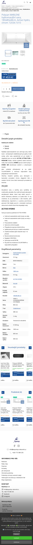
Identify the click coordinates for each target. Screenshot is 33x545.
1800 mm (15, 271)
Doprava (4, 466)
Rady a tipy (5, 464)
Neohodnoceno (13, 68)
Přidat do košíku (18, 89)
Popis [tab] (7, 134)
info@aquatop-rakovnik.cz (18, 449)
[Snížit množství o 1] (4, 89)
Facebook (14, 446)
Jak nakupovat (6, 471)
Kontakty (4, 468)
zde (19, 531)
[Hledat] (24, 2)
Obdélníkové (16, 308)
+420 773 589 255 (17, 452)
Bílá (14, 268)
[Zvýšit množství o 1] (9, 89)
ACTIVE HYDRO (17, 279)
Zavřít (28, 100)
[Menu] (30, 2)
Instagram (18, 446)
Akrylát (15, 283)
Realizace (4, 461)
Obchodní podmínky (7, 473)
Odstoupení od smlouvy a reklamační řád (13, 477)
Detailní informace (7, 92)
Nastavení (16, 534)
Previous (3, 347)
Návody (7, 146)
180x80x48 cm (17, 296)
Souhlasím (16, 538)
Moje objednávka (6, 480)
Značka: (5, 70)
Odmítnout (16, 542)
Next (30, 347)
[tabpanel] (18, 366)
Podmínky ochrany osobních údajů (11, 475)
